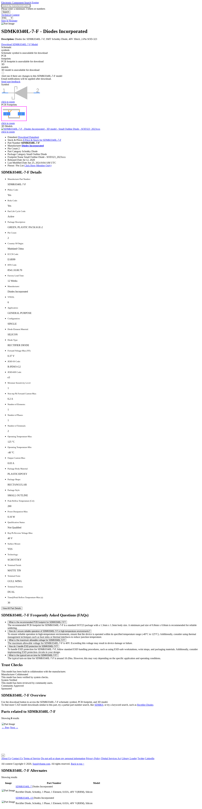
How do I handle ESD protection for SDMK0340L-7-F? (33, 646)
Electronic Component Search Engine (20, 2)
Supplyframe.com (41, 763)
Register (13, 20)
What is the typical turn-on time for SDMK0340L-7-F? (33, 655)
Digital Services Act (111, 758)
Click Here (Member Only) (37, 165)
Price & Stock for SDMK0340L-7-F (42, 140)
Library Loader (129, 758)
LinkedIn (149, 758)
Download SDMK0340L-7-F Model (19, 44)
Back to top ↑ (77, 763)
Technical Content (10, 15)
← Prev (5, 727)
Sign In (5, 20)
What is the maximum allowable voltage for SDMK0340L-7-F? (37, 640)
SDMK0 (99, 704)
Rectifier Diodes (145, 704)
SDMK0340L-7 (24, 786)
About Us (6, 758)
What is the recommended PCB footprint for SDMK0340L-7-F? (37, 622)
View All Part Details (12, 608)
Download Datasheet (28, 137)
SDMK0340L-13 (25, 798)
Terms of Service (32, 758)
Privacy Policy (93, 758)
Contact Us (17, 758)
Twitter (141, 758)
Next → (14, 727)
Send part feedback (10, 81)
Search (6, 12)
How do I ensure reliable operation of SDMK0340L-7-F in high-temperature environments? (49, 631)
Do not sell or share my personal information (63, 758)
